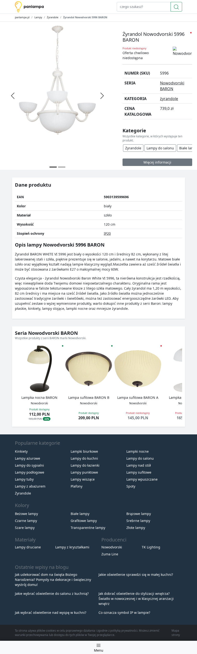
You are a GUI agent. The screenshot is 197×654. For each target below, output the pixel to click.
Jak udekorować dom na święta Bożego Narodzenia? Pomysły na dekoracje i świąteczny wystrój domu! (53, 579)
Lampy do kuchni (84, 458)
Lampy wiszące (83, 479)
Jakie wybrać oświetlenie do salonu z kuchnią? (52, 593)
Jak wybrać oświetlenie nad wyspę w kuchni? (50, 612)
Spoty (130, 486)
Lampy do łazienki (85, 465)
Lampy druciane (28, 547)
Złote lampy (135, 527)
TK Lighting (151, 547)
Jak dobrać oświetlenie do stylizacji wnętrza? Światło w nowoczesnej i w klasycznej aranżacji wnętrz (136, 598)
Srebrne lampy (138, 520)
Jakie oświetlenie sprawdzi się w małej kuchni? (135, 574)
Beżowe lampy (26, 513)
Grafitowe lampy (84, 520)
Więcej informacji (157, 162)
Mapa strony (176, 632)
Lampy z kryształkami (72, 547)
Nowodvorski (111, 547)
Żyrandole (52, 17)
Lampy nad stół (138, 465)
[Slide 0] (53, 167)
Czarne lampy (26, 520)
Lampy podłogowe (29, 472)
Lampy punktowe (84, 472)
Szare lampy (25, 527)
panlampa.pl (22, 17)
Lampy (38, 17)
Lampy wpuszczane (142, 479)
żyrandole (169, 98)
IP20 (107, 233)
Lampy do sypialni (29, 465)
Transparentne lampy (88, 527)
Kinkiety (21, 451)
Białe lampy (80, 513)
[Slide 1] (61, 167)
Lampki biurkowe (84, 451)
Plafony (76, 486)
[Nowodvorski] (182, 51)
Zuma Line (109, 554)
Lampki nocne (137, 451)
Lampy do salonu (160, 148)
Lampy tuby (24, 479)
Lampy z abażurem (30, 486)
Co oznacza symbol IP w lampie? (124, 612)
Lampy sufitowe (138, 472)
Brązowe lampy (138, 513)
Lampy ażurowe (27, 458)
